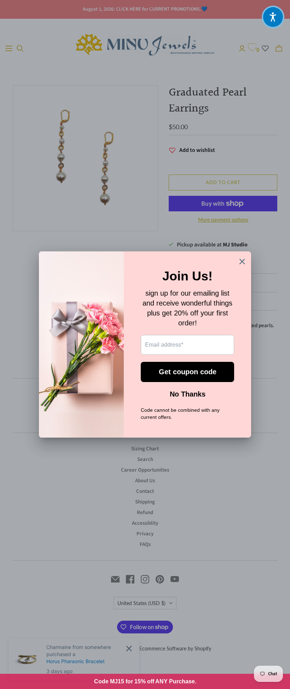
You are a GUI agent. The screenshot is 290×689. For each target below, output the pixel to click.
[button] (273, 17)
